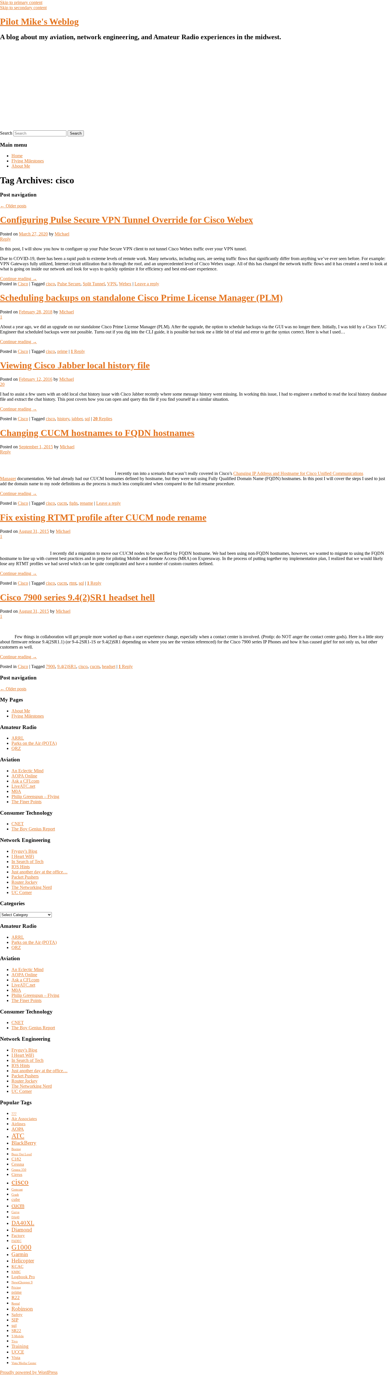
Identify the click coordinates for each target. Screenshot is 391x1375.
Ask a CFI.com (25, 781)
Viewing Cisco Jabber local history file (75, 365)
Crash (15, 1194)
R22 (15, 1297)
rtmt (72, 583)
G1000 (21, 1247)
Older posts (13, 205)
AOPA (17, 1129)
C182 (16, 1159)
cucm (62, 503)
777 (14, 1113)
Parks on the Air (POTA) (34, 743)
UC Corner (21, 892)
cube (15, 1199)
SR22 (16, 1330)
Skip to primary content (21, 2)
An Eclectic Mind (27, 770)
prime (62, 351)
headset (108, 666)
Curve (15, 1212)
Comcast (17, 1189)
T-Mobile (17, 1336)
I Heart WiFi (22, 856)
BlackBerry (23, 1143)
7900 (50, 666)
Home (17, 155)
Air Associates (24, 1118)
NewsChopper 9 (22, 1282)
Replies (102, 418)
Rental (15, 1303)
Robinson (22, 1309)
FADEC (16, 1241)
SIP (14, 1320)
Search (6, 133)
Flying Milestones (27, 160)
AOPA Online (24, 775)
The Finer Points (26, 801)
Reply (78, 351)
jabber (77, 418)
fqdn (73, 503)
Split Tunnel (94, 283)
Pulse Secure (68, 283)
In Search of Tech (27, 861)
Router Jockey (24, 882)
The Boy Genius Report (33, 828)
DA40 (15, 1217)
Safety (17, 1314)
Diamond (21, 1230)
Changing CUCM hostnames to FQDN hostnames (97, 433)
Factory (18, 1235)
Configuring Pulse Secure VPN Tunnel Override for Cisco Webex (126, 220)
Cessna (17, 1164)
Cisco (23, 283)
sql (87, 418)
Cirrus (16, 1174)
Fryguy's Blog (24, 851)
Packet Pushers (25, 877)
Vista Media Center (23, 1363)
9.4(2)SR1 (66, 666)
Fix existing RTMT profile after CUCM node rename (103, 517)
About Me (20, 166)
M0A (16, 791)
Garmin (19, 1254)
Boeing (16, 1149)
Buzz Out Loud (21, 1154)
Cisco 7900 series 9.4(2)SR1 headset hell (77, 597)
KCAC (17, 1266)
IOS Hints (20, 866)
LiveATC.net (23, 786)
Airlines (18, 1123)
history (63, 418)
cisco (50, 283)
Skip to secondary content (23, 7)
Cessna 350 (18, 1169)
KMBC (16, 1272)
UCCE (17, 1352)
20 (2, 384)
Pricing (16, 1287)
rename (86, 503)
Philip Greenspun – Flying (35, 796)
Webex (125, 283)
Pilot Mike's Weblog (39, 21)
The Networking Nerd (31, 887)
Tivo (14, 1341)
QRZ (16, 748)
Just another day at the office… (39, 871)
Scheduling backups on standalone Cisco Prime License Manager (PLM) (141, 297)
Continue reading (18, 278)
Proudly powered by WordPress (29, 1372)
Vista (15, 1357)
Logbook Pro (23, 1276)
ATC (17, 1136)
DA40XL (22, 1222)
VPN (111, 283)
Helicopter (22, 1261)
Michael (62, 233)
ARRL (17, 738)
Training (20, 1346)
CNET (17, 823)
